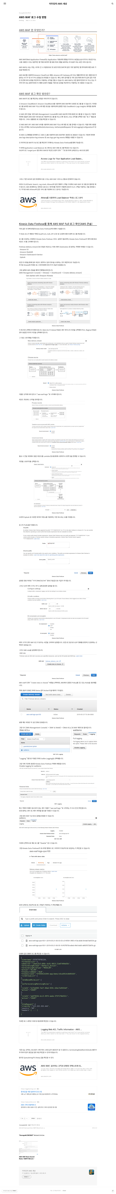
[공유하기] (24, 1118)
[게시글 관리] (27, 1118)
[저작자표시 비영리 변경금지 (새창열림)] (39, 1118)
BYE (60, 1190)
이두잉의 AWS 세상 (58, 4)
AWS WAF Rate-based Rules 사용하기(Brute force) (31, 1128)
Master (64, 1190)
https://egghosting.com (28, 1089)
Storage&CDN (23, 1125)
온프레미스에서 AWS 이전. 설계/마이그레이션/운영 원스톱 (39, 1107)
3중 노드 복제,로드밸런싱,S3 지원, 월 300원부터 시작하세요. (39, 1094)
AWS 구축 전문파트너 (28, 1105)
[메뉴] (5, 3)
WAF (29, 1125)
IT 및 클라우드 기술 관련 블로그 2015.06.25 (34, 1173)
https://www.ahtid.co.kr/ (28, 1102)
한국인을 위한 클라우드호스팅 (31, 1092)
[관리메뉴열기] (112, 1190)
